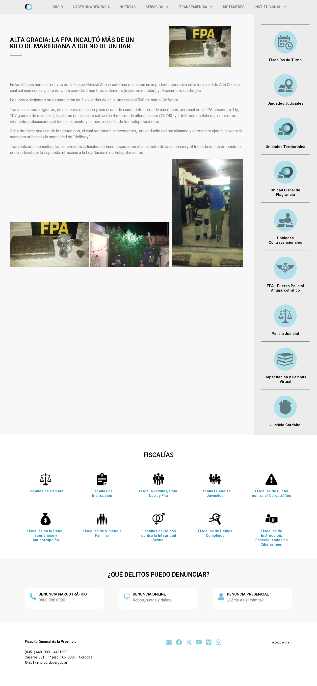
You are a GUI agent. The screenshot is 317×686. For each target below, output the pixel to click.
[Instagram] (218, 642)
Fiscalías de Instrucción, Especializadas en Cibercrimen (271, 538)
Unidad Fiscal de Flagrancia (285, 192)
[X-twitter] (189, 642)
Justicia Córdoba (285, 425)
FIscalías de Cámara (45, 491)
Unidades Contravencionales (285, 240)
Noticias (128, 7)
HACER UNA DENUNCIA (91, 7)
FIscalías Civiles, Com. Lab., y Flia (158, 493)
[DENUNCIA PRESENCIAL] (221, 596)
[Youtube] (199, 642)
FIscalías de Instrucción (102, 493)
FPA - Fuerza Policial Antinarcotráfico (285, 288)
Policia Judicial (285, 333)
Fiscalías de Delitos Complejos (215, 533)
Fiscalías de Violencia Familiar (102, 533)
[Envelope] (169, 642)
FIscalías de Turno (285, 60)
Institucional (267, 7)
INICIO (58, 7)
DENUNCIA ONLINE (149, 594)
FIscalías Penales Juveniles (215, 493)
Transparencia (193, 7)
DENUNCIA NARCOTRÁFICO (63, 594)
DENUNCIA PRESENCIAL (248, 594)
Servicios (154, 7)
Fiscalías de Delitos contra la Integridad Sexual (158, 535)
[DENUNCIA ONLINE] (127, 596)
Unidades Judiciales (285, 103)
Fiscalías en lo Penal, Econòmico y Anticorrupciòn (45, 535)
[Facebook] (179, 642)
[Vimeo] (209, 642)
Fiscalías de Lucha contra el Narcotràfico (271, 493)
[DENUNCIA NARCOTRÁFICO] (33, 596)
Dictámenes (233, 7)
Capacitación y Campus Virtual (285, 379)
